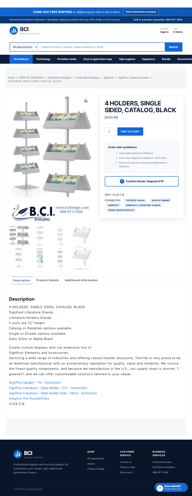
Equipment (148, 59)
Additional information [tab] (81, 280)
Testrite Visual (135, 200)
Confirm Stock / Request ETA (145, 181)
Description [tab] (21, 280)
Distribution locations (164, 467)
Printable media (66, 59)
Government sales (162, 462)
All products (21, 59)
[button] (86, 101)
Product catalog (95, 468)
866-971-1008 (160, 472)
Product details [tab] (47, 280)
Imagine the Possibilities (29, 398)
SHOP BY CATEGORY (31, 77)
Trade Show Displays (59, 77)
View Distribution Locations (141, 11)
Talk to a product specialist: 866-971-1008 (158, 19)
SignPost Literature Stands (133, 77)
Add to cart (130, 131)
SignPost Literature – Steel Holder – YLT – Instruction (48, 388)
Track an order (127, 467)
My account (126, 472)
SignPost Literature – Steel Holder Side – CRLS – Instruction (53, 393)
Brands (166, 59)
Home (11, 77)
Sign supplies (127, 59)
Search (173, 47)
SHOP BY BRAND (161, 200)
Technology (43, 59)
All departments (95, 458)
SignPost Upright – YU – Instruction (35, 382)
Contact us (125, 462)
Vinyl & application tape (97, 59)
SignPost (109, 77)
